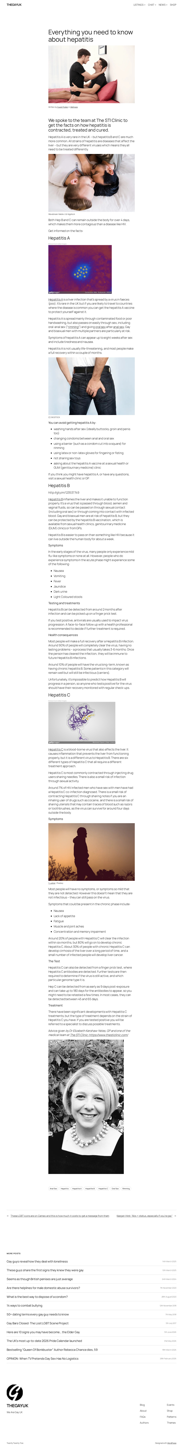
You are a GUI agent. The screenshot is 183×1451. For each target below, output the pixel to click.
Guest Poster (62, 107)
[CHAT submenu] (155, 5)
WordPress (171, 1443)
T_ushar (51, 883)
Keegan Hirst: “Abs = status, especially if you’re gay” (144, 1215)
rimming (73, 327)
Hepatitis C (55, 749)
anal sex (118, 327)
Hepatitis (65, 1188)
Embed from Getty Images (57, 244)
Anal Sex (53, 1188)
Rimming (126, 1188)
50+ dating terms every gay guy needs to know (38, 1314)
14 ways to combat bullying (24, 1305)
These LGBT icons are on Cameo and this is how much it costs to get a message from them (60, 1215)
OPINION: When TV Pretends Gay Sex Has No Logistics (43, 1358)
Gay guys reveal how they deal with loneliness (37, 1261)
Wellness (74, 107)
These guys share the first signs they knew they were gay (45, 1270)
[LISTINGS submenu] (144, 5)
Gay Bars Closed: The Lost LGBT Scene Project (38, 1323)
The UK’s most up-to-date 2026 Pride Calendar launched (44, 1341)
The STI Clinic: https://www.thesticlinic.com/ (99, 1035)
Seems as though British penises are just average (40, 1279)
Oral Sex (115, 1188)
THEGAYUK (14, 5)
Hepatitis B (55, 499)
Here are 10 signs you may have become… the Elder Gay (43, 1332)
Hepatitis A (55, 299)
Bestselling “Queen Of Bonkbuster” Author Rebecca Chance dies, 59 (52, 1349)
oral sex (100, 327)
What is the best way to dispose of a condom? (37, 1297)
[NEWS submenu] (166, 5)
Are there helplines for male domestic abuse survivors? (43, 1288)
